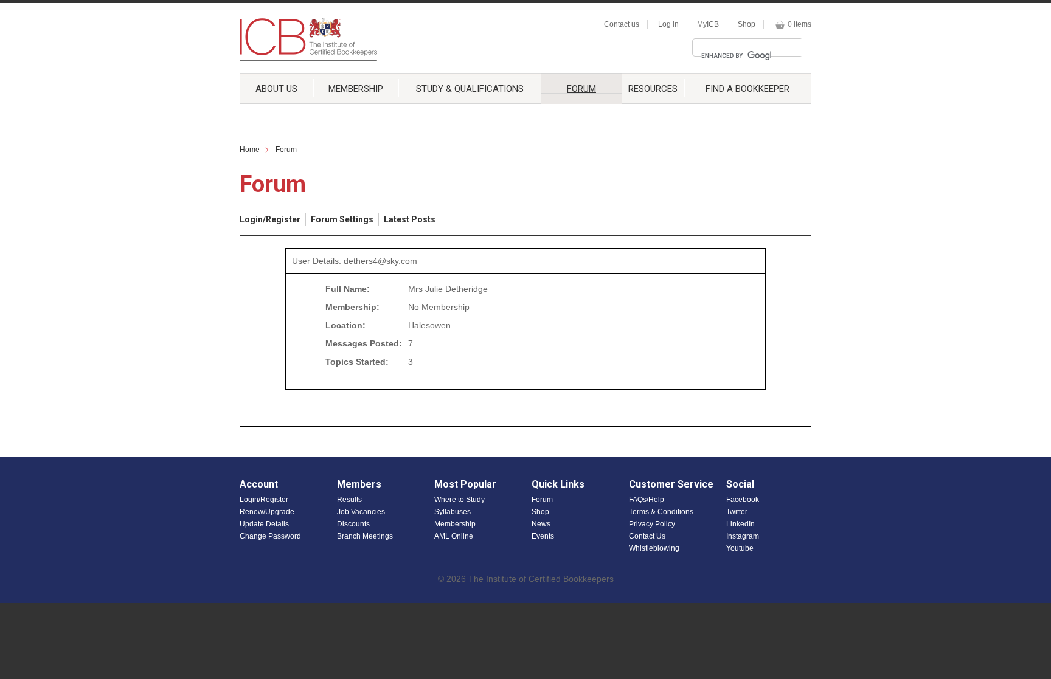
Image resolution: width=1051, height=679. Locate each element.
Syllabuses (452, 512)
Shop (746, 24)
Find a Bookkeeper (747, 88)
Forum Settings (342, 219)
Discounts (353, 524)
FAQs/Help (646, 499)
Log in (668, 24)
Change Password (270, 536)
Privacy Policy (652, 524)
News (541, 524)
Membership (355, 88)
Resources (653, 88)
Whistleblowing (654, 548)
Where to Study (459, 499)
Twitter (736, 512)
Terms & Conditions (661, 512)
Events (543, 536)
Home (250, 149)
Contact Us (647, 536)
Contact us (621, 24)
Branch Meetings (365, 536)
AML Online (453, 536)
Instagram (742, 536)
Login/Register (270, 219)
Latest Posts (409, 219)
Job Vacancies (361, 512)
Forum (581, 88)
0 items (799, 24)
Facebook (742, 499)
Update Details (264, 524)
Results (349, 499)
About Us (276, 88)
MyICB (708, 24)
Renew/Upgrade (267, 512)
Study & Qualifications (470, 88)
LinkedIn (740, 524)
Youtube (740, 548)
